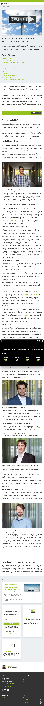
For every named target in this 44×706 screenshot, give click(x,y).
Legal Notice (25, 702)
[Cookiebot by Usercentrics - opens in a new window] (38, 341)
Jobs (24, 681)
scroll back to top (40, 702)
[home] (4, 3)
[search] (38, 3)
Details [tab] (22, 344)
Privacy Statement (26, 699)
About (24, 678)
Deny (8, 364)
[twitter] (2, 690)
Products (24, 679)
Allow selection (22, 364)
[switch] (16, 360)
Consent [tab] (7, 344)
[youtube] (5, 690)
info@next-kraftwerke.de (7, 686)
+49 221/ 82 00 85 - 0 (9, 683)
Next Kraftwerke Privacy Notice (11, 633)
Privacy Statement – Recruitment (29, 700)
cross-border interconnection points (31, 294)
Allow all (36, 364)
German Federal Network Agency (11, 132)
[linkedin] (8, 690)
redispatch (26, 315)
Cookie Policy (25, 697)
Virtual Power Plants (15, 220)
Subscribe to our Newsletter (7, 697)
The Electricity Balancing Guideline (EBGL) (29, 275)
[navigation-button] (42, 3)
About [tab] (36, 344)
